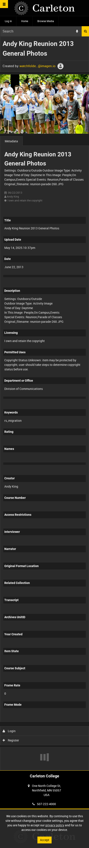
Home (24, 21)
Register (13, 740)
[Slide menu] (4, 4)
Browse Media (45, 21)
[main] (44, 403)
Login (11, 731)
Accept (44, 840)
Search (85, 31)
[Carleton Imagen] (44, 8)
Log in (8, 21)
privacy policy (54, 825)
